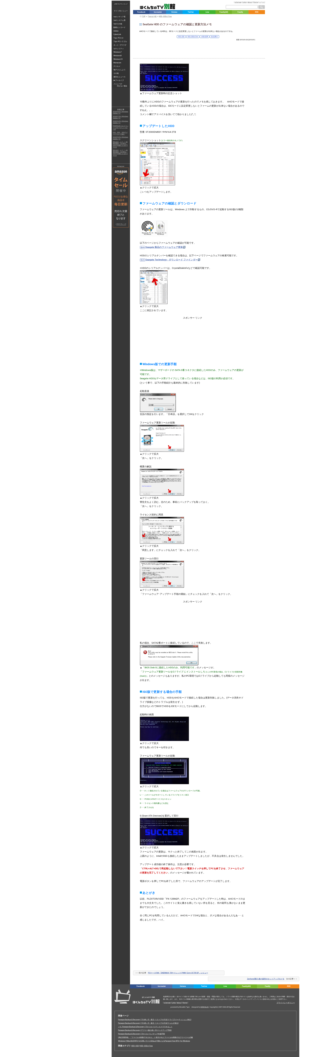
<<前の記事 (204, 36)
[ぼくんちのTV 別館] (169, 990)
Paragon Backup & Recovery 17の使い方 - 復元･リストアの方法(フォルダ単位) (148, 1023)
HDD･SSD (181, 36)
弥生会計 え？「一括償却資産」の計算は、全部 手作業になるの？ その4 (120, 144)
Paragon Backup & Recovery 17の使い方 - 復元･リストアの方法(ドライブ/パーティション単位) (154, 1020)
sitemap (238, 2)
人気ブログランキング (121, 4)
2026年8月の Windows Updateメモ (120, 112)
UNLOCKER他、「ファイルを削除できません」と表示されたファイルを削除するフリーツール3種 (155, 1037)
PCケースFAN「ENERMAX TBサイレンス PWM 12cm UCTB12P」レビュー (178, 973)
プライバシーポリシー (285, 1003)
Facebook (141, 12)
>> (263, 2)
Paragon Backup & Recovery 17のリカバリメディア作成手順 (141, 1034)
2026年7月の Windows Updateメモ (120, 117)
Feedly (240, 12)
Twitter (191, 12)
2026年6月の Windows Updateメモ (120, 122)
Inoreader (158, 12)
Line (207, 12)
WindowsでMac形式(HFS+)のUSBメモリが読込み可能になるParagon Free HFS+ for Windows (154, 1041)
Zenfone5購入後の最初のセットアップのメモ (265, 979)
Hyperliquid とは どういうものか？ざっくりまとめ (120, 127)
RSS (256, 12)
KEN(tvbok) (205, 1007)
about (250, 2)
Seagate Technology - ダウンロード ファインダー (171, 259)
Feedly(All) (223, 12)
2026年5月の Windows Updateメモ (120, 138)
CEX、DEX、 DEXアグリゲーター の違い (120, 133)
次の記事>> (214, 36)
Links (244, 2)
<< (260, 2)
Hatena (174, 12)
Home (255, 2)
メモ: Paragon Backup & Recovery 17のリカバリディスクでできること (145, 1027)
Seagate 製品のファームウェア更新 (164, 247)
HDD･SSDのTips (193, 36)
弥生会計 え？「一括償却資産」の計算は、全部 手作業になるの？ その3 (120, 152)
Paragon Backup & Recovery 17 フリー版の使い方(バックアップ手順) (145, 1030)
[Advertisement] (199, 47)
